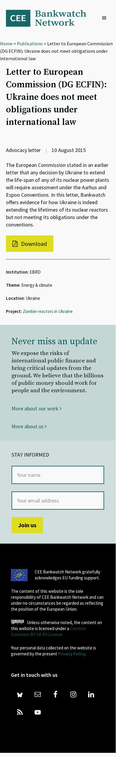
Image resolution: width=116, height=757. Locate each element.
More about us (28, 426)
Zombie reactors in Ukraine (48, 311)
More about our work (36, 408)
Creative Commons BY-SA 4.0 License (48, 631)
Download (33, 243)
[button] (105, 18)
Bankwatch (50, 18)
